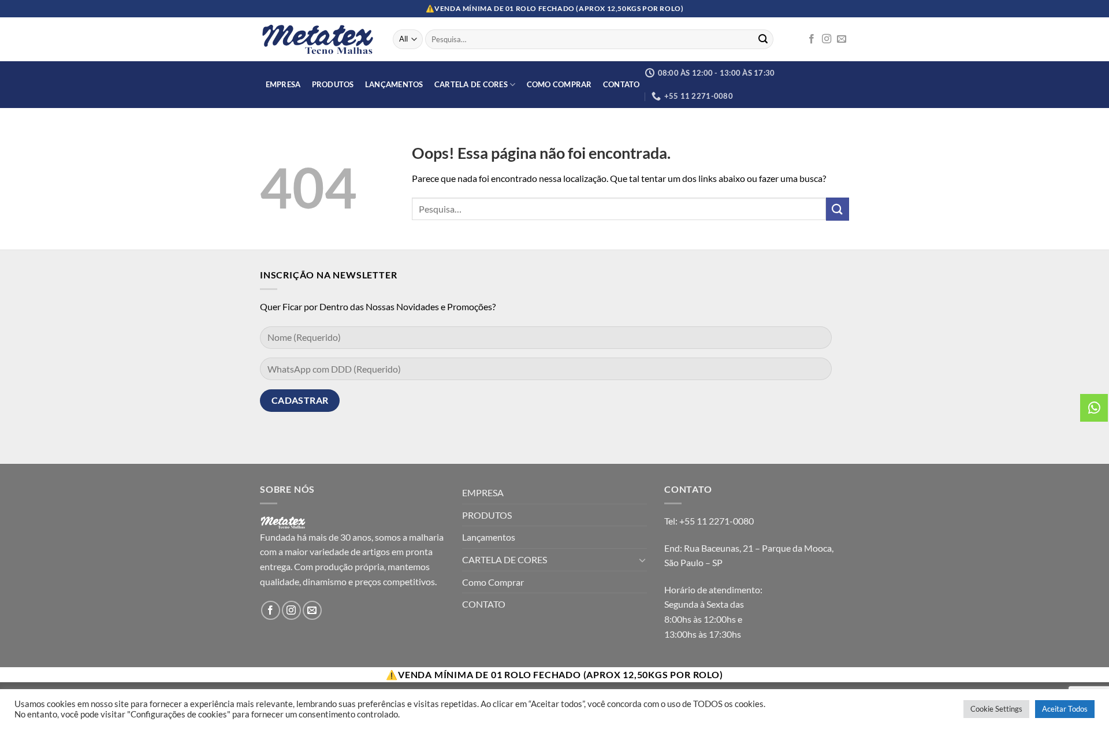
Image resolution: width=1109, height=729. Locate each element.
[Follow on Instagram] (826, 39)
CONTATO (621, 84)
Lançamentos (394, 84)
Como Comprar (559, 84)
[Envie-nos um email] (841, 39)
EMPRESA (283, 84)
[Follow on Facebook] (811, 39)
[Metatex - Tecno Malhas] (317, 39)
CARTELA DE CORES (471, 84)
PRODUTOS (333, 84)
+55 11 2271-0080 (716, 520)
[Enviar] (763, 39)
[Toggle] (642, 560)
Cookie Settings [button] (996, 708)
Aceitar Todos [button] (1065, 708)
